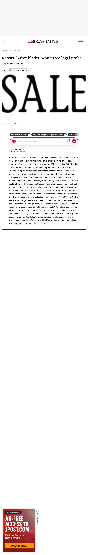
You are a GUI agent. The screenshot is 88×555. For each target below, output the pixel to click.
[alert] (19, 530)
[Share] (4, 70)
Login (80, 41)
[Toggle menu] (5, 40)
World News (17, 50)
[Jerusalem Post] (44, 41)
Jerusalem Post (7, 50)
